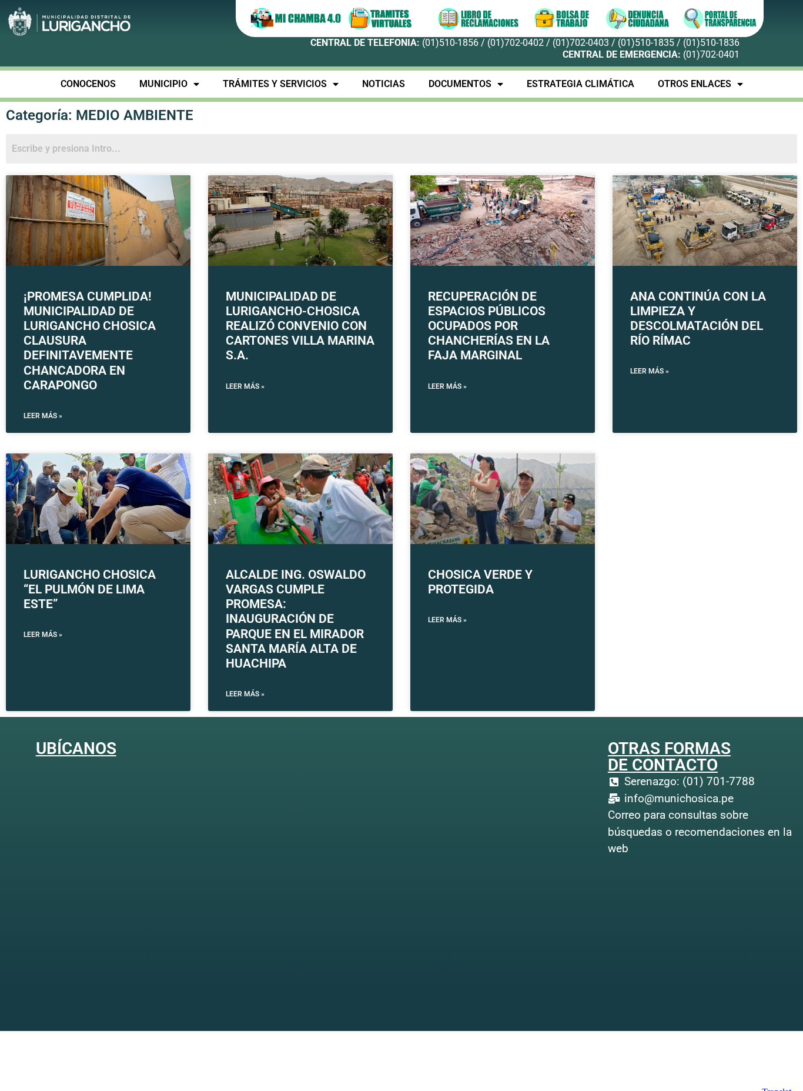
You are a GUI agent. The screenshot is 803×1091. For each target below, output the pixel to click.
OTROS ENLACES (694, 83)
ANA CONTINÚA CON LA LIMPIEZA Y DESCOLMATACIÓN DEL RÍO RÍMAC (698, 318)
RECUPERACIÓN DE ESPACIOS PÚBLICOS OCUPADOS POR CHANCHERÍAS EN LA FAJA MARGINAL (489, 326)
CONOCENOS (88, 83)
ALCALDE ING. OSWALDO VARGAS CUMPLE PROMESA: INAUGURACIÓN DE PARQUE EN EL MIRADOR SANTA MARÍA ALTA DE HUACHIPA (296, 619)
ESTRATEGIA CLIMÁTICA (580, 83)
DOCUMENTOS (460, 83)
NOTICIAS (383, 83)
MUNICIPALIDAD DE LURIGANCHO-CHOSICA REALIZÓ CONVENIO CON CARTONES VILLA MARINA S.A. (300, 326)
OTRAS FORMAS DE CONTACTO (669, 757)
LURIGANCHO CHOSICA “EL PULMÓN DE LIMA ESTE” (90, 589)
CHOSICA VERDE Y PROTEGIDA (480, 582)
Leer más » (43, 416)
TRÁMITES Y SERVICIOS (275, 83)
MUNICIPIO (163, 83)
